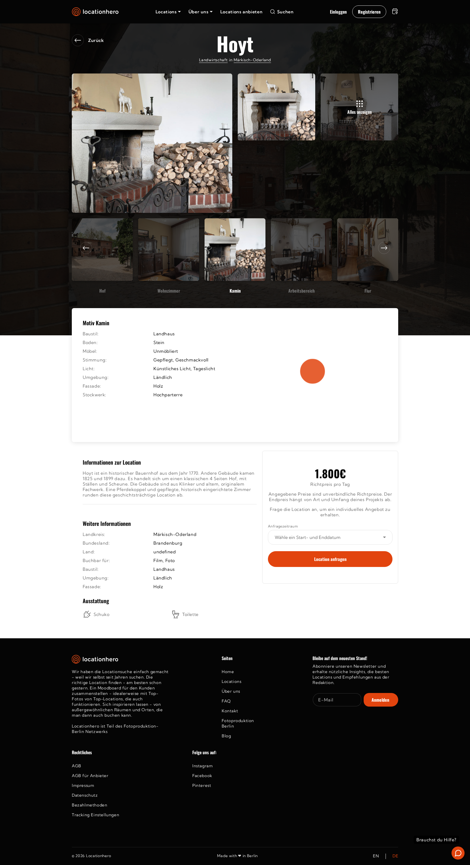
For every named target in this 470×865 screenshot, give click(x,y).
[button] (168, 11)
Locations (231, 681)
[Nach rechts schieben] (384, 248)
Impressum (83, 785)
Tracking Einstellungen (95, 814)
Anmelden (380, 700)
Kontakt (230, 710)
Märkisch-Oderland (252, 59)
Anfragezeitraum (283, 526)
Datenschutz (85, 795)
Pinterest (201, 785)
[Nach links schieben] (86, 248)
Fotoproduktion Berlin (238, 723)
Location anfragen (330, 559)
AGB (76, 765)
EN (376, 856)
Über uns (231, 691)
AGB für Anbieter (90, 775)
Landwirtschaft (213, 59)
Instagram (202, 765)
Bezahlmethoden (89, 805)
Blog (226, 735)
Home (228, 671)
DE (395, 856)
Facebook (202, 775)
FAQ (226, 701)
